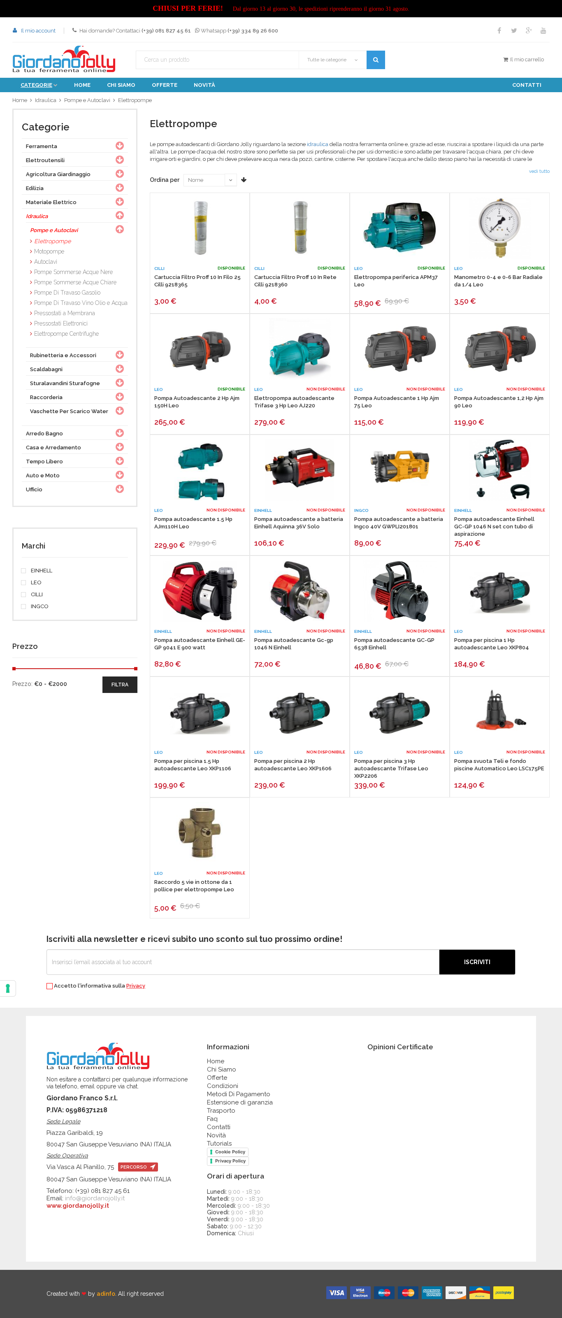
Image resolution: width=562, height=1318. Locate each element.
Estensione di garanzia (240, 1102)
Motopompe (49, 251)
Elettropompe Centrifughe (66, 333)
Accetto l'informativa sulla (99, 986)
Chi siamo (121, 85)
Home (82, 85)
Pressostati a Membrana (64, 313)
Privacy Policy (230, 1161)
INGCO (39, 606)
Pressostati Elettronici (61, 323)
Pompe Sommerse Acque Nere (73, 272)
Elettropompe (135, 100)
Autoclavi (45, 261)
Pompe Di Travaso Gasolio (67, 292)
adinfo (106, 1293)
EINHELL (41, 571)
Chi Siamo (221, 1069)
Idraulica (45, 100)
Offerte (164, 85)
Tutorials (219, 1143)
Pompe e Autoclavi (87, 100)
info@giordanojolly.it (95, 1198)
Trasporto (221, 1110)
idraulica (317, 144)
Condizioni (222, 1086)
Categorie (36, 85)
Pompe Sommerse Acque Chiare (75, 282)
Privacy (135, 986)
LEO (36, 583)
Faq (212, 1119)
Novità (204, 85)
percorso (134, 1167)
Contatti (526, 85)
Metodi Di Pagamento (238, 1094)
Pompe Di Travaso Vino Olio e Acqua (81, 303)
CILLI (36, 594)
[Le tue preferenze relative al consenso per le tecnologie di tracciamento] (8, 988)
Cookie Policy (230, 1152)
